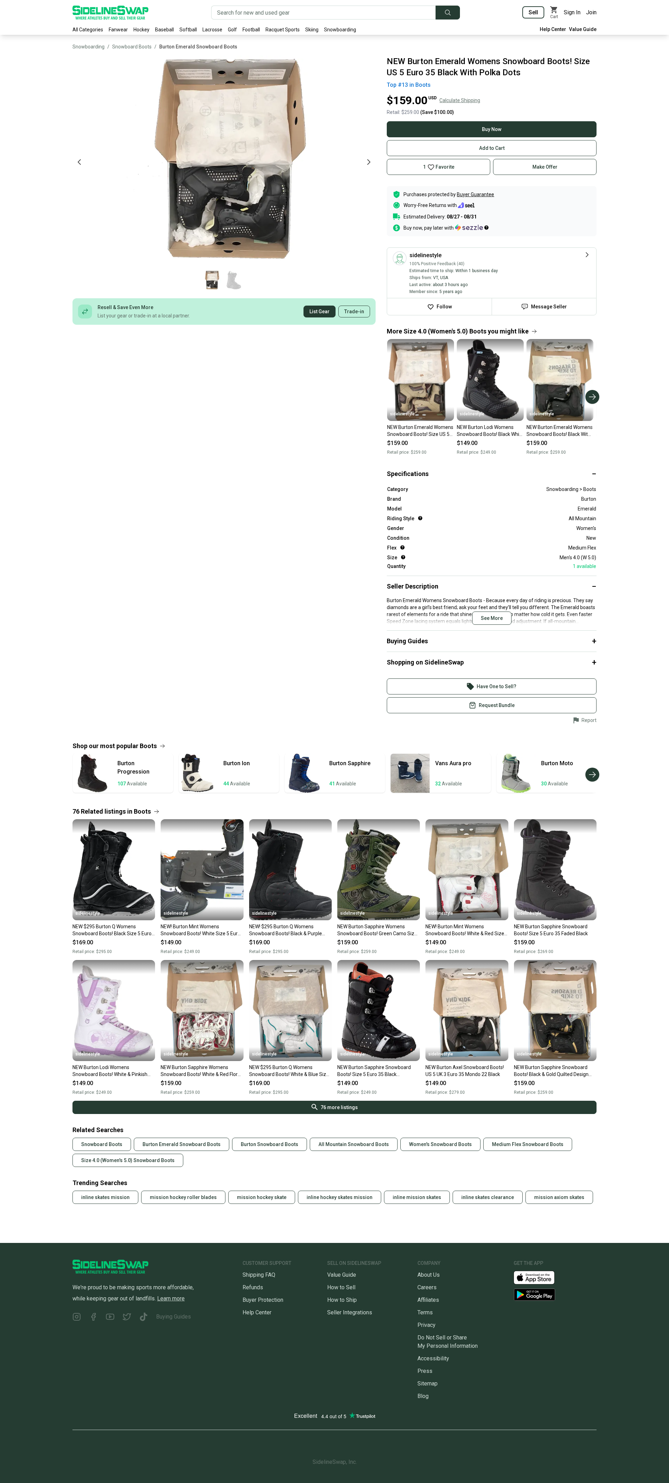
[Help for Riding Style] (420, 518)
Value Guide (583, 29)
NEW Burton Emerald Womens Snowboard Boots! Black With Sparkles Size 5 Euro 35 (559, 431)
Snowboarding (340, 29)
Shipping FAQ (259, 1274)
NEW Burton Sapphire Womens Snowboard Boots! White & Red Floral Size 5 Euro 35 (201, 1071)
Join (591, 12)
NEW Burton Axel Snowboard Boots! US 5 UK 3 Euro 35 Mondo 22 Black (464, 1071)
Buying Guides (173, 1316)
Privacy (426, 1325)
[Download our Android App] (555, 1295)
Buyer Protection (263, 1300)
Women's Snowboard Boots (440, 1144)
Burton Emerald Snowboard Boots (198, 46)
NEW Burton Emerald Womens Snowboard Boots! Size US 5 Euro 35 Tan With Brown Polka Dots (420, 431)
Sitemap (427, 1383)
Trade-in (354, 311)
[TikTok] (143, 1318)
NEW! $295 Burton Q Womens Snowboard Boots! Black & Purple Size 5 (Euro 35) (285, 930)
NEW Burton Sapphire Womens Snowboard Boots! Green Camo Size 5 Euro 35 (377, 930)
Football (251, 29)
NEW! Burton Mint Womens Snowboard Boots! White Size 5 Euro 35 (200, 930)
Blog (423, 1396)
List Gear (319, 311)
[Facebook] (93, 1318)
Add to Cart (492, 148)
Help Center (553, 29)
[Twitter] (127, 1318)
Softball (188, 29)
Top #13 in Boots (409, 85)
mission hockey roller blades (183, 1197)
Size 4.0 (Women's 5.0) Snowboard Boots (128, 1160)
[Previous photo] (79, 162)
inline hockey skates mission (339, 1197)
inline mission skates (417, 1197)
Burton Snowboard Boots (269, 1144)
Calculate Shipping (459, 100)
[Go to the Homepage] (110, 13)
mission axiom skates (559, 1197)
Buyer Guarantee (475, 194)
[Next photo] (369, 162)
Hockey (141, 29)
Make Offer (545, 167)
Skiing (311, 29)
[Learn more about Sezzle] (472, 227)
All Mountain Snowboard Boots (353, 1144)
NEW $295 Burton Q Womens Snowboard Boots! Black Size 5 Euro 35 (112, 930)
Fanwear (118, 29)
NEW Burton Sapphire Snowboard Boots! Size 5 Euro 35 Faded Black (551, 930)
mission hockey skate (261, 1197)
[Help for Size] (403, 557)
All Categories (87, 29)
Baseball (164, 29)
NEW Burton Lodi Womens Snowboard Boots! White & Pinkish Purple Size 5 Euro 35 (109, 1071)
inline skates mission (105, 1197)
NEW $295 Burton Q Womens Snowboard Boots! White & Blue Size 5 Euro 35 (289, 1071)
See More (492, 618)
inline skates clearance (487, 1197)
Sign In (572, 12)
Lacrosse (212, 29)
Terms (425, 1312)
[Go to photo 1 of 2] (211, 280)
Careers (427, 1287)
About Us (428, 1274)
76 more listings (339, 1107)
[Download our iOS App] (540, 1277)
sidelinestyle (402, 414)
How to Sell (341, 1287)
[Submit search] (448, 13)
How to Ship (342, 1300)
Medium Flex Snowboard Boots (527, 1144)
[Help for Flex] (402, 547)
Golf (232, 29)
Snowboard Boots (132, 46)
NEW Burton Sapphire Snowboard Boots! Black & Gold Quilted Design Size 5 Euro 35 (551, 1071)
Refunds (253, 1287)
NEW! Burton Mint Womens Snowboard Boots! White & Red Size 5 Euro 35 (466, 930)
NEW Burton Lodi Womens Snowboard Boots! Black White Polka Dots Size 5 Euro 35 (490, 431)
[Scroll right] (592, 397)
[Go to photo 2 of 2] (234, 280)
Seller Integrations (349, 1312)
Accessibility (433, 1358)
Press (424, 1371)
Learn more (171, 1298)
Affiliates (428, 1300)
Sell (533, 12)
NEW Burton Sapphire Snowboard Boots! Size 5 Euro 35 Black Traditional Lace (374, 1071)
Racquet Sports (283, 29)
